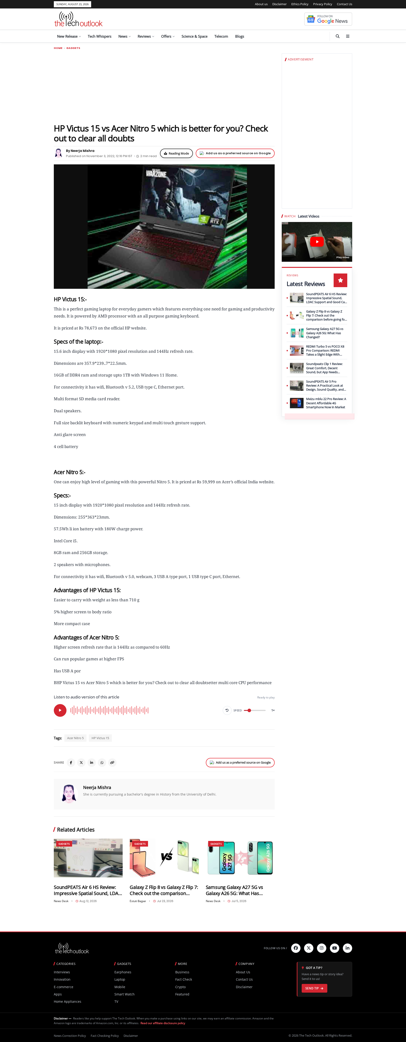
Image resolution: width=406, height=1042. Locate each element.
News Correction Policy (70, 1036)
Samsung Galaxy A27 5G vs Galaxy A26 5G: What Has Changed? (234, 890)
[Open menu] (347, 36)
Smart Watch (124, 994)
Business (182, 972)
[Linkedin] (347, 948)
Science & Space (194, 36)
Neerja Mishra (97, 787)
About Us (243, 972)
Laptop (119, 979)
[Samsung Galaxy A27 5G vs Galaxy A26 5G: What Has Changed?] (240, 858)
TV (116, 1001)
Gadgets (73, 48)
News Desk (61, 901)
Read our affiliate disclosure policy (163, 1023)
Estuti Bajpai (138, 901)
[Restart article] (227, 710)
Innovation (62, 979)
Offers (166, 36)
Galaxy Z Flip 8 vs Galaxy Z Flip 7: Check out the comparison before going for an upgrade (164, 890)
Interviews (62, 972)
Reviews (144, 36)
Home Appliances (67, 1001)
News (122, 36)
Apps (58, 994)
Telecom (221, 36)
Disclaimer (279, 4)
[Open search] (337, 36)
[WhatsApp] (102, 762)
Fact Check (183, 979)
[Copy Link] (112, 762)
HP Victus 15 (100, 738)
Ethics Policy (299, 4)
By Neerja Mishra (80, 150)
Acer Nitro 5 (75, 738)
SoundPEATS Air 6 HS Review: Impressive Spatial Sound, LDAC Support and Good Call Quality (87, 890)
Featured (182, 994)
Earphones (122, 972)
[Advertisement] (164, 86)
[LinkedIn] (91, 762)
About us (261, 4)
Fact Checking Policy (105, 1036)
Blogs (239, 36)
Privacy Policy (322, 4)
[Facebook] (71, 762)
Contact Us (344, 4)
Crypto (180, 987)
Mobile (119, 987)
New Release (67, 36)
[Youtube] (334, 948)
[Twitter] (308, 948)
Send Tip (312, 988)
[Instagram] (321, 948)
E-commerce (63, 987)
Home (58, 48)
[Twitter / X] (81, 762)
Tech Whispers (99, 36)
